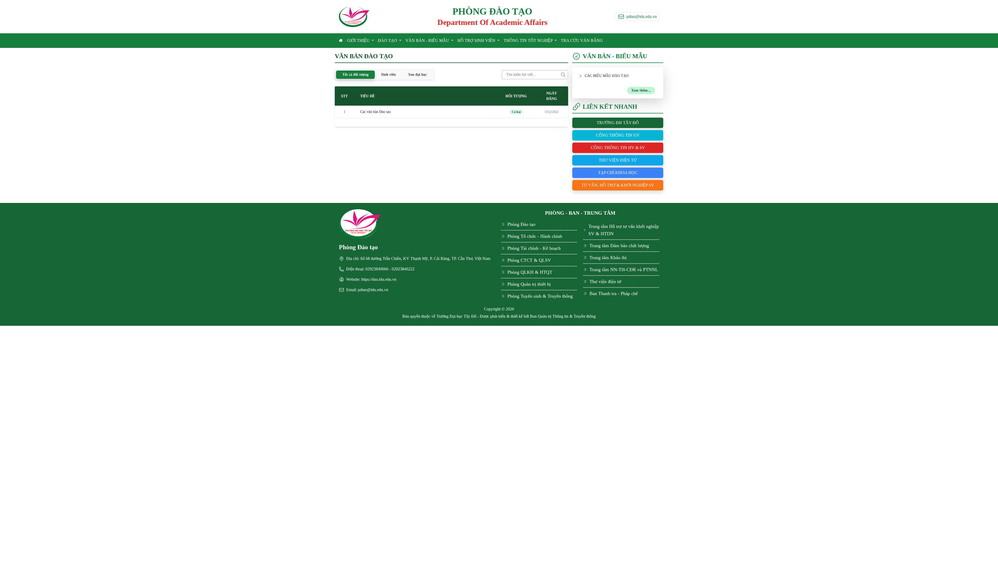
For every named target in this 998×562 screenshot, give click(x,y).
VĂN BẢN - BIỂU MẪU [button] (427, 40)
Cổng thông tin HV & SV (618, 147)
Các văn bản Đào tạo (375, 112)
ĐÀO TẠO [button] (388, 40)
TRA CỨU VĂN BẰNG (582, 40)
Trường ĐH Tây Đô (618, 122)
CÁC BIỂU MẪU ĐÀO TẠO (606, 76)
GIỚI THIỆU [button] (359, 40)
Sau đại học (417, 74)
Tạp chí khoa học (618, 172)
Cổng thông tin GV (618, 135)
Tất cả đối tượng (355, 74)
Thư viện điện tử (618, 160)
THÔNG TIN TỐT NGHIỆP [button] (529, 40)
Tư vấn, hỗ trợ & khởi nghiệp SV (617, 185)
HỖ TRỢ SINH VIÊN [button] (476, 40)
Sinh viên (388, 74)
